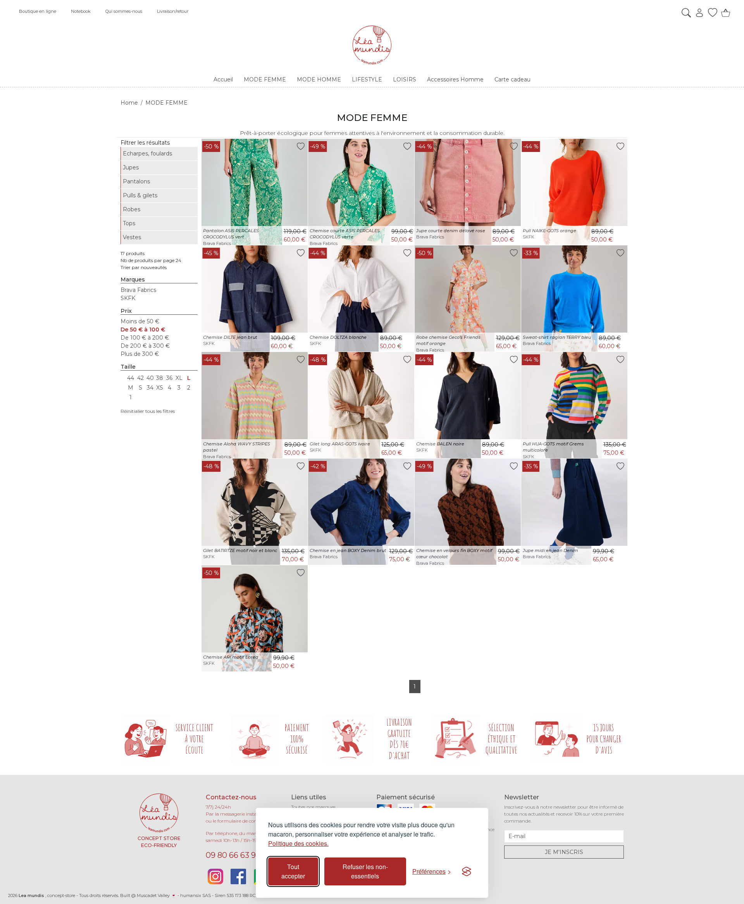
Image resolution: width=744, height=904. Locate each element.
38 (159, 377)
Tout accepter (293, 871)
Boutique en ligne (37, 11)
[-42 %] (361, 511)
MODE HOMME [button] (319, 79)
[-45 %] (255, 298)
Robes (131, 209)
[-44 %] (468, 191)
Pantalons (136, 181)
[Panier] (723, 12)
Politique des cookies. (298, 843)
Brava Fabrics (138, 289)
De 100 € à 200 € (145, 337)
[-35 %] (574, 511)
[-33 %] (574, 298)
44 (130, 377)
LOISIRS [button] (404, 79)
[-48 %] (361, 404)
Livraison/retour (172, 11)
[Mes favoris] (710, 12)
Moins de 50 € (140, 321)
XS (159, 387)
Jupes (131, 167)
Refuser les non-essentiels (365, 871)
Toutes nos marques (313, 807)
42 (140, 377)
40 (150, 377)
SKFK (128, 298)
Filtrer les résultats (145, 142)
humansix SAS (195, 895)
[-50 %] (255, 191)
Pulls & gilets (140, 195)
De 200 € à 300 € (145, 345)
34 (150, 387)
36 (169, 377)
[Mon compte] (697, 12)
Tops (129, 223)
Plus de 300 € (140, 353)
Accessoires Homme (455, 79)
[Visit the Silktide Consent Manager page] (466, 871)
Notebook (81, 11)
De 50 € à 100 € (143, 329)
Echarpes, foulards (147, 153)
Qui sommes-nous (123, 11)
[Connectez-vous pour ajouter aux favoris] (300, 145)
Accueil (223, 79)
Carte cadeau (512, 79)
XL (179, 377)
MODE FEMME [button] (265, 79)
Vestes (132, 237)
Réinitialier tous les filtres (148, 411)
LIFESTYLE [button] (367, 79)
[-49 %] (361, 191)
